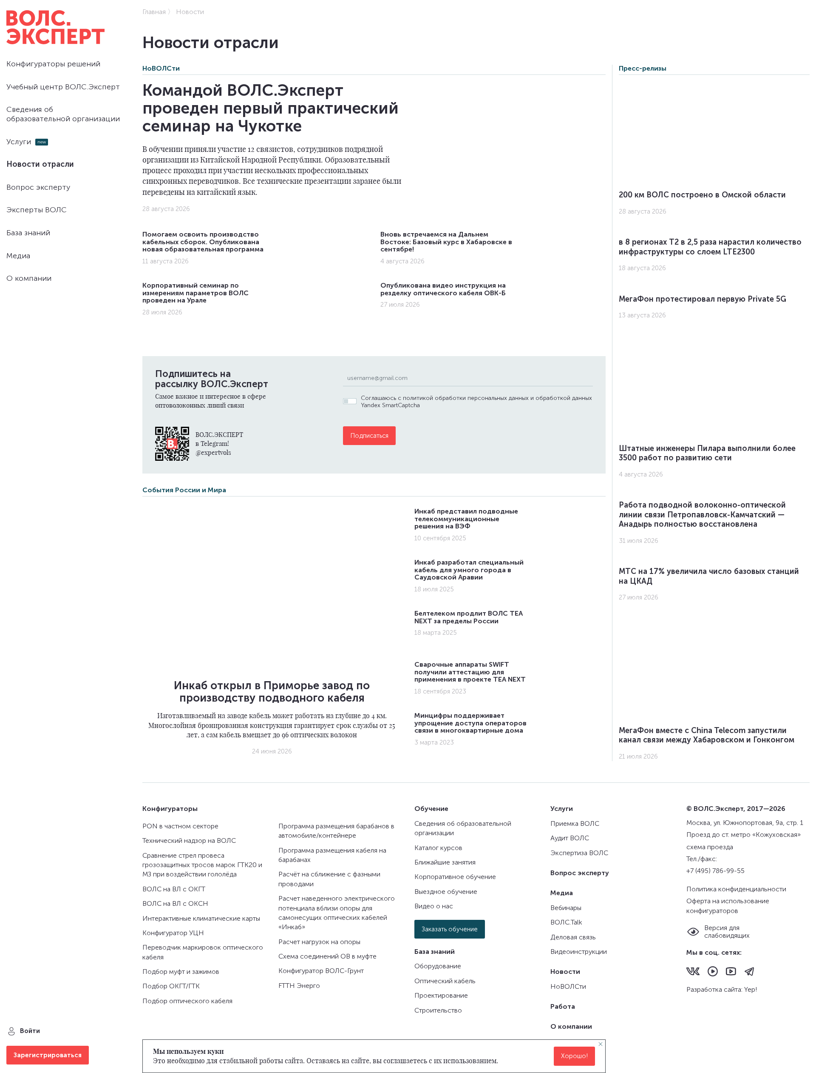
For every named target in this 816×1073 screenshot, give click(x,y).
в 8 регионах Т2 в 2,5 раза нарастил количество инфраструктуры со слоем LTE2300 (710, 247)
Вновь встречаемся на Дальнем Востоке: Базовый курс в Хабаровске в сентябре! (446, 241)
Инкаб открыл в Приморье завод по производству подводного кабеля (272, 692)
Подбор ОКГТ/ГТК (171, 986)
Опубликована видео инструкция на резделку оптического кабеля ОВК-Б (443, 289)
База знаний (28, 232)
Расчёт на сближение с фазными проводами (329, 879)
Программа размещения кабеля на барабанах (332, 855)
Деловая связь (573, 937)
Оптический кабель (445, 981)
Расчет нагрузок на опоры (319, 942)
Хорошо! (574, 1056)
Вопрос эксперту (38, 187)
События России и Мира (184, 490)
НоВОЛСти (161, 68)
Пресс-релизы (642, 68)
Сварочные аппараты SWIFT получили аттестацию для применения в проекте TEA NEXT (470, 671)
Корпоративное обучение (455, 877)
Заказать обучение (450, 929)
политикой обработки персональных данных (466, 398)
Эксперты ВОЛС (36, 209)
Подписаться (369, 435)
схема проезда (709, 847)
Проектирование (441, 995)
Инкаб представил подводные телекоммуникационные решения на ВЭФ (466, 518)
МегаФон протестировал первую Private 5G (702, 299)
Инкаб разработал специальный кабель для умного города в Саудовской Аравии (469, 569)
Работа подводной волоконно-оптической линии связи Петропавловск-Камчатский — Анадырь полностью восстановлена (702, 514)
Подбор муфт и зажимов (180, 971)
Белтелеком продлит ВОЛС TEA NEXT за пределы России (468, 617)
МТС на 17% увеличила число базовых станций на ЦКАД (709, 576)
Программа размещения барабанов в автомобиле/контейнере (336, 830)
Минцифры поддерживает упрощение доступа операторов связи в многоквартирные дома (470, 722)
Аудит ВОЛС (569, 838)
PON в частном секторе (180, 826)
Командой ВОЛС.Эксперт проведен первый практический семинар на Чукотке (270, 108)
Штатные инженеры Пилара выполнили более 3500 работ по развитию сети (707, 453)
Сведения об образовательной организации (63, 114)
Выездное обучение (445, 892)
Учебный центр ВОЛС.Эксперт (63, 86)
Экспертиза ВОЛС (579, 853)
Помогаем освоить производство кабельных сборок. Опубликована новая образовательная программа (203, 241)
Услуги (18, 141)
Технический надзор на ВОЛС (189, 840)
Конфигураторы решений (53, 63)
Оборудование (437, 966)
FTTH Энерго (299, 986)
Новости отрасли (40, 164)
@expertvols (213, 452)
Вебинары (565, 908)
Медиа (18, 255)
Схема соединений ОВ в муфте (327, 956)
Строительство (438, 1010)
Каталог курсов (438, 848)
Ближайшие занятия (445, 862)
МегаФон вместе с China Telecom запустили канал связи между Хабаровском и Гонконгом (706, 735)
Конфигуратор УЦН (173, 933)
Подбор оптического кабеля (187, 1001)
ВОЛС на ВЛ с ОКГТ (173, 889)
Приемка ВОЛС (574, 823)
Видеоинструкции (578, 951)
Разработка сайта (713, 989)
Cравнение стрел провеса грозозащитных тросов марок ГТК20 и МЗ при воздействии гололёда (202, 865)
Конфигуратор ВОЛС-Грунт (321, 971)
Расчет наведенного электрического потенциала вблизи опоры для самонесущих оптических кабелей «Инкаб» (336, 912)
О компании (28, 278)
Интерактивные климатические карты (201, 918)
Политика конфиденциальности (736, 889)
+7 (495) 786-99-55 (715, 871)
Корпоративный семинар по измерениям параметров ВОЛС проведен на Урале (195, 292)
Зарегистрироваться (48, 1055)
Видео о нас (433, 906)
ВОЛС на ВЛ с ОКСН (175, 903)
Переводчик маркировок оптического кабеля (202, 952)
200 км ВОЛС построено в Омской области (702, 195)
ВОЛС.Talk (566, 922)
